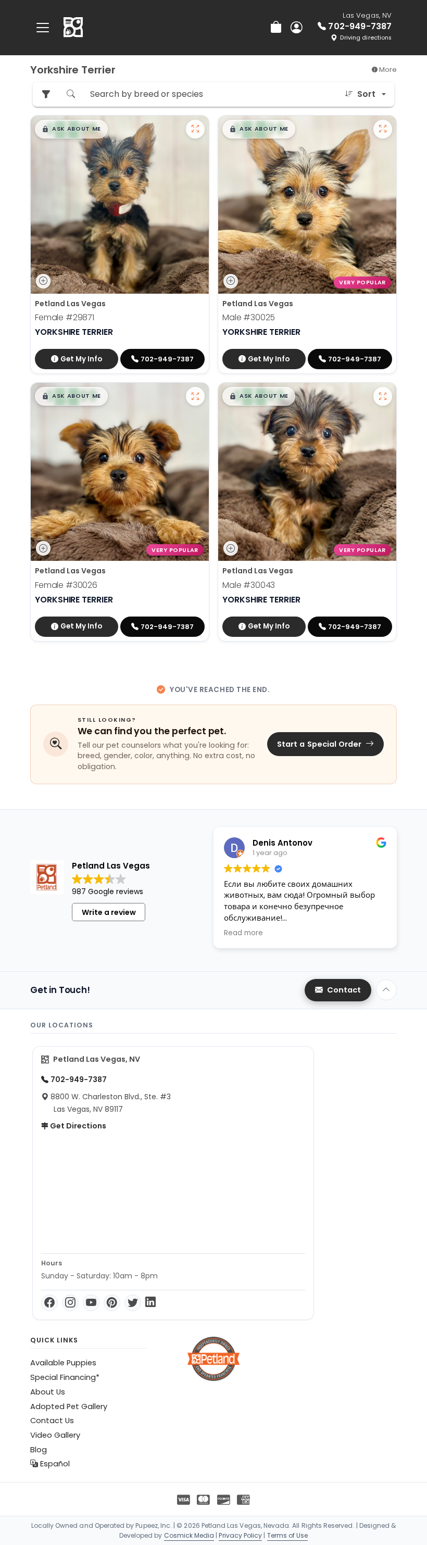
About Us (47, 1392)
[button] (71, 129)
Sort (366, 94)
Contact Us (52, 1420)
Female (64, 317)
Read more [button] (243, 933)
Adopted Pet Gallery (68, 1406)
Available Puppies (63, 1363)
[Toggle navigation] (42, 27)
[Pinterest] (112, 1303)
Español (54, 1464)
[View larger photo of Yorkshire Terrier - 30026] (195, 396)
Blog (38, 1449)
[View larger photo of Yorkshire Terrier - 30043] (382, 396)
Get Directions (77, 1126)
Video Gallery (55, 1435)
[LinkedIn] (150, 1303)
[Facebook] (49, 1303)
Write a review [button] (109, 912)
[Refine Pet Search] (46, 94)
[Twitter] (132, 1303)
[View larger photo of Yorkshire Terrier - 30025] (382, 129)
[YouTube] (91, 1303)
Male (248, 317)
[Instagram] (70, 1303)
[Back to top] (386, 989)
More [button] (387, 69)
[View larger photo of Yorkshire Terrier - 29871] (195, 129)
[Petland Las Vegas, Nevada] (73, 27)
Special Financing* (64, 1377)
